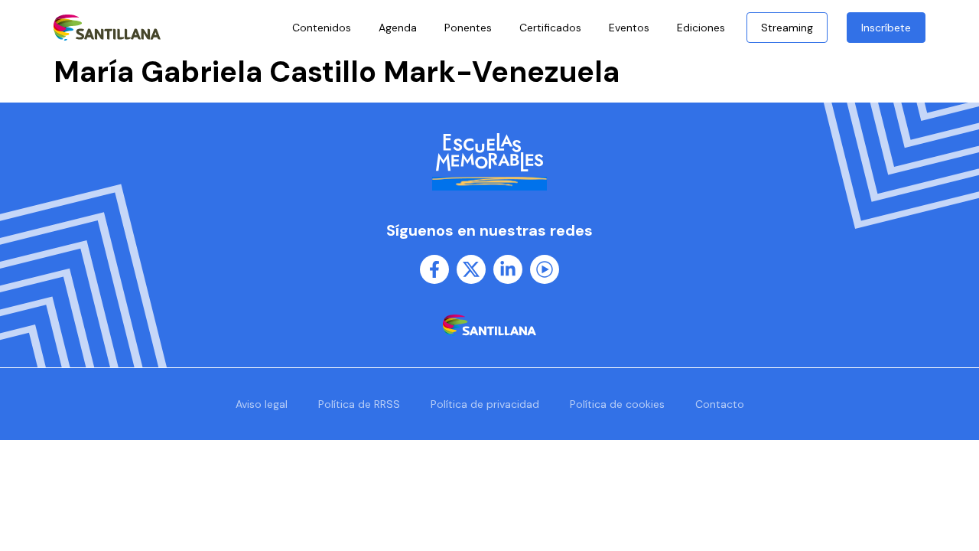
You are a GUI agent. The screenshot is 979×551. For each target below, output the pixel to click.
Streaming (787, 27)
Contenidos (321, 27)
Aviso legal (262, 404)
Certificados (550, 27)
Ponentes (468, 27)
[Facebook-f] (434, 269)
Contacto (719, 404)
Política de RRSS (359, 404)
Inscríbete (886, 27)
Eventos (629, 27)
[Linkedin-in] (507, 269)
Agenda (398, 27)
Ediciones (701, 27)
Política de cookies (617, 404)
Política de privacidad (485, 404)
